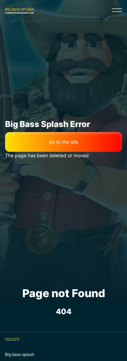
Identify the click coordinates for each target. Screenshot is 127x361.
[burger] (117, 10)
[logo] (19, 10)
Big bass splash (19, 354)
